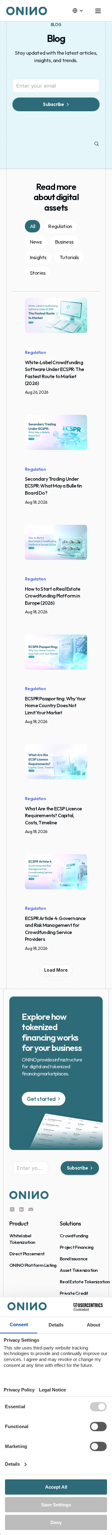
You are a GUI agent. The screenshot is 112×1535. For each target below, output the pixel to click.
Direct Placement (26, 1254)
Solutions (70, 1223)
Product (18, 1223)
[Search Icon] (97, 144)
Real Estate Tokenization (85, 1282)
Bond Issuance (73, 1259)
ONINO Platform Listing (33, 1265)
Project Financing (76, 1247)
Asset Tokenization (79, 1270)
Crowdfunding (74, 1236)
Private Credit (74, 1293)
